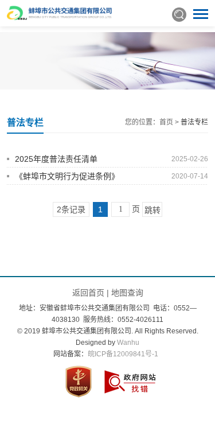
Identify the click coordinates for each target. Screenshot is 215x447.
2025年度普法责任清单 (56, 159)
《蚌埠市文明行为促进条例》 (67, 176)
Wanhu (128, 343)
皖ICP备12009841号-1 (123, 354)
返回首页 (88, 292)
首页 (166, 122)
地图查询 (127, 292)
